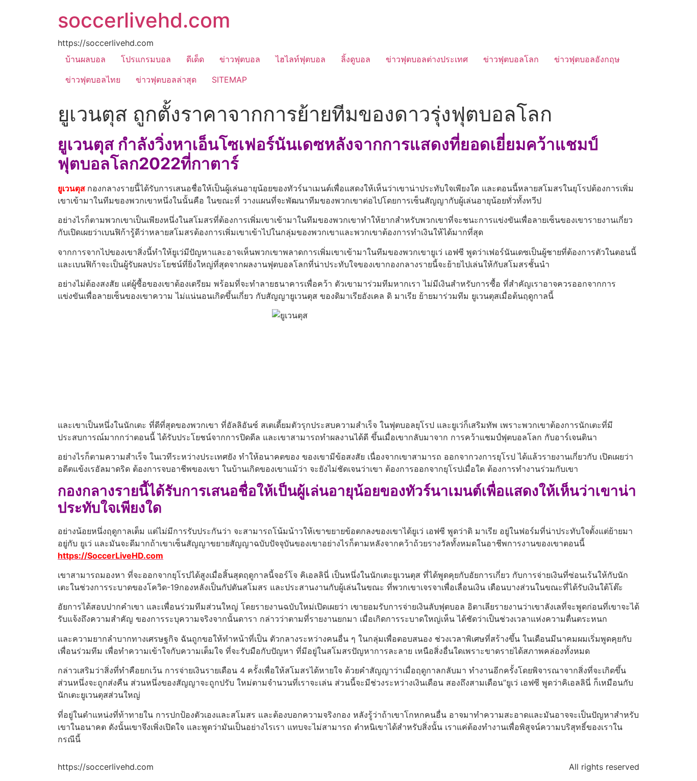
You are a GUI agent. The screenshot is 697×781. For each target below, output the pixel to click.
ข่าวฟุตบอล (239, 59)
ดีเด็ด (195, 59)
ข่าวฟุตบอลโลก (511, 59)
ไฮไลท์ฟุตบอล (301, 59)
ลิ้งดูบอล (355, 59)
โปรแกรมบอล (146, 59)
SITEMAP (229, 79)
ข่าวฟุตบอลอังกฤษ (587, 59)
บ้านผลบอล (85, 59)
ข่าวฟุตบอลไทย (92, 79)
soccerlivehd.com (144, 20)
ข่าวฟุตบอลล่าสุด (166, 79)
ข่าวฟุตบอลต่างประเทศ (427, 59)
